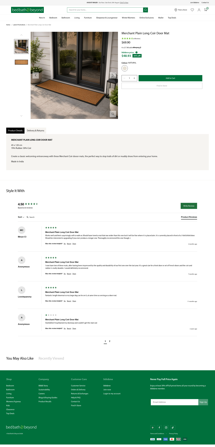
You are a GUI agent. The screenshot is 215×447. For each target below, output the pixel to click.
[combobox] (105, 10)
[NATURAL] (8, 433)
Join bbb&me (194, 2)
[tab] (189, 217)
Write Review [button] (188, 206)
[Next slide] (113, 75)
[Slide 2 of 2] (21, 61)
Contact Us (205, 2)
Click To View (124, 2)
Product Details (15, 130)
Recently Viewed (51, 358)
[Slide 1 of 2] (21, 46)
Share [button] (74, 244)
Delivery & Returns (35, 130)
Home (8, 25)
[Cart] (205, 9)
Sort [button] (20, 217)
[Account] (199, 10)
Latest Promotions (19, 25)
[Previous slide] (35, 75)
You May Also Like (20, 358)
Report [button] (69, 244)
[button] (74, 75)
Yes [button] (65, 244)
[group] (31, 204)
